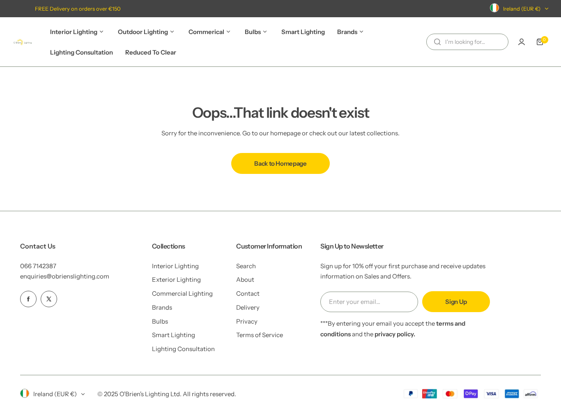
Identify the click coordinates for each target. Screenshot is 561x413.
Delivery (248, 307)
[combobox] (467, 42)
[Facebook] (28, 299)
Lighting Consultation (183, 349)
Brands (162, 307)
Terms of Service (259, 335)
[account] (522, 42)
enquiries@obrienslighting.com (64, 276)
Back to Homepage (280, 163)
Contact (248, 293)
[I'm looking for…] (437, 42)
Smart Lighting (173, 335)
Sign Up (456, 302)
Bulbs (160, 321)
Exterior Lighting (176, 279)
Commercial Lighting (182, 293)
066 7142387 (38, 266)
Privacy (247, 321)
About (245, 279)
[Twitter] (49, 299)
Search (246, 266)
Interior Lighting (175, 266)
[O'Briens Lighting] (22, 41)
